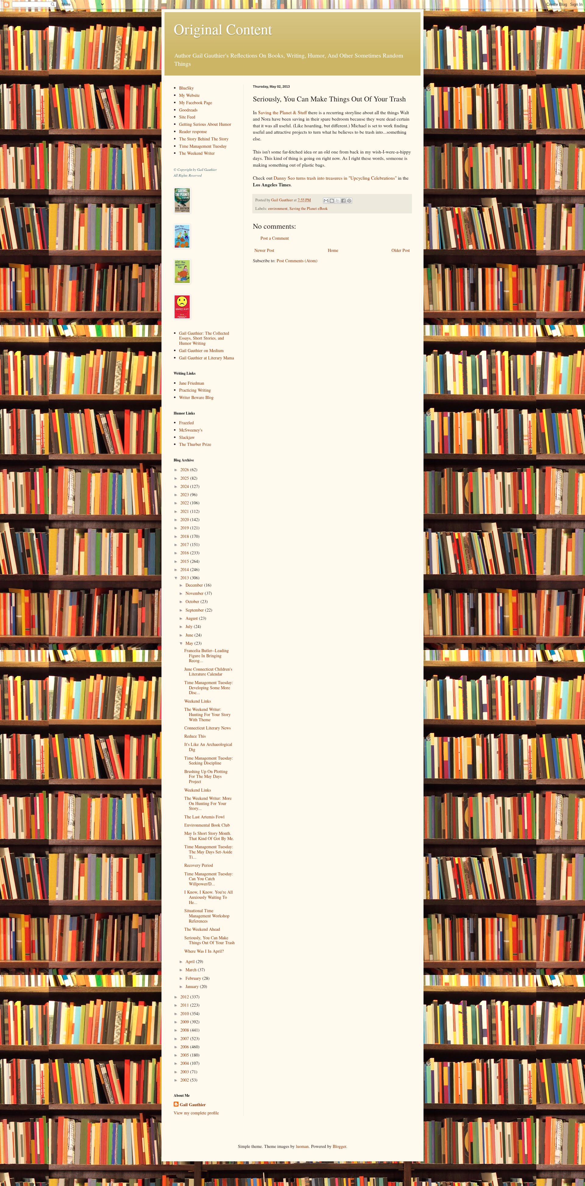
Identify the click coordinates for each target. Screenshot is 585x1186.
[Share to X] (338, 201)
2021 (185, 511)
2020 (185, 519)
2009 (185, 1022)
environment (278, 208)
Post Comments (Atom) (297, 260)
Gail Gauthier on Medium (201, 350)
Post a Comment (275, 238)
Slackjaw (187, 437)
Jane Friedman (191, 383)
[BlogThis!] (332, 201)
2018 (185, 536)
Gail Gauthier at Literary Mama (206, 358)
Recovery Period (198, 865)
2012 (185, 997)
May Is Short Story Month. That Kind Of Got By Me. (209, 835)
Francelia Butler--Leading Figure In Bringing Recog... (206, 656)
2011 (185, 1005)
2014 (185, 569)
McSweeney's (190, 430)
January (193, 986)
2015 (185, 561)
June (190, 635)
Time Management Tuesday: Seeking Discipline (208, 760)
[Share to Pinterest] (349, 201)
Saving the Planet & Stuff (282, 112)
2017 (185, 544)
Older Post (401, 250)
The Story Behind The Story (204, 139)
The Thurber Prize (195, 444)
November (195, 593)
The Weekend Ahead (202, 929)
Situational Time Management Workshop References (206, 916)
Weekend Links (197, 701)
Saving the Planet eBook (308, 208)
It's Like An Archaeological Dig (208, 746)
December (195, 585)
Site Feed (187, 117)
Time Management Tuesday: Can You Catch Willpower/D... (208, 879)
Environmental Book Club (207, 825)
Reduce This (195, 736)
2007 (185, 1038)
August (192, 618)
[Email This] (326, 201)
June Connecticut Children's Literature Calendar (208, 671)
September (195, 610)
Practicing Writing (195, 390)
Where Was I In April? (204, 951)
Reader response (193, 131)
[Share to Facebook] (343, 201)
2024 (185, 486)
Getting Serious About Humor (205, 124)
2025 (185, 478)
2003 (185, 1072)
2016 (185, 553)
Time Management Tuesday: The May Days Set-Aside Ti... (208, 852)
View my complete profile (196, 1113)
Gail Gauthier (193, 1105)
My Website (189, 95)
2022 (185, 503)
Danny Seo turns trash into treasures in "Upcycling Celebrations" (335, 178)
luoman (302, 1146)
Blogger (339, 1146)
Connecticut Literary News (207, 728)
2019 (185, 528)
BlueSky (186, 88)
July (190, 626)
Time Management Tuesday (203, 146)
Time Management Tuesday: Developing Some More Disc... (208, 687)
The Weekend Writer (197, 153)
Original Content (223, 28)
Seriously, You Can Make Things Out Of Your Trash (209, 940)
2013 (185, 578)
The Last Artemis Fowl (204, 817)
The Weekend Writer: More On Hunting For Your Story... (208, 803)
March (192, 969)
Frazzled (186, 422)
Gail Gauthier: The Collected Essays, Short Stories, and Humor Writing (204, 338)
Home (333, 250)
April (191, 961)
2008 (185, 1030)
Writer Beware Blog (196, 397)
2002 (185, 1080)
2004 (185, 1063)
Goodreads (188, 110)
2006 (185, 1047)
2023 (185, 494)
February (194, 978)
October (193, 601)
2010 (185, 1013)
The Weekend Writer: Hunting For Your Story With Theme (207, 714)
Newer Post (264, 250)
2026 (185, 469)
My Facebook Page (195, 102)
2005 (185, 1055)
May (190, 643)
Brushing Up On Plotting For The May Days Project (206, 776)
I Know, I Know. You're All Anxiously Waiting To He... (208, 897)
